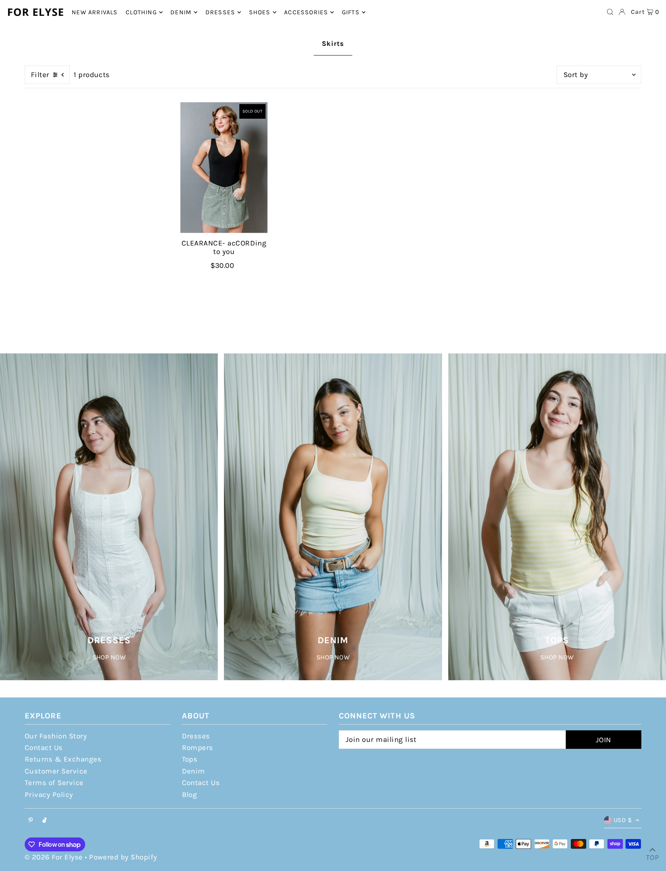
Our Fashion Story (56, 736)
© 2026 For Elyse (54, 857)
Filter (40, 75)
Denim (193, 771)
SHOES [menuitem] (260, 12)
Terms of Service (54, 783)
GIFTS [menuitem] (351, 12)
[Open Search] (610, 12)
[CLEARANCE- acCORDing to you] (223, 167)
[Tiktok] (44, 820)
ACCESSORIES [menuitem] (306, 12)
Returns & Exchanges (63, 759)
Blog (189, 794)
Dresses (196, 736)
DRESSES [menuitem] (220, 12)
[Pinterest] (31, 820)
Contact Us (44, 747)
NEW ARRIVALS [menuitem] (95, 12)
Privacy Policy (49, 794)
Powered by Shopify (123, 857)
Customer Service (56, 771)
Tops (190, 759)
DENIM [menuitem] (181, 12)
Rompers (197, 747)
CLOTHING (141, 12)
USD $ (623, 820)
